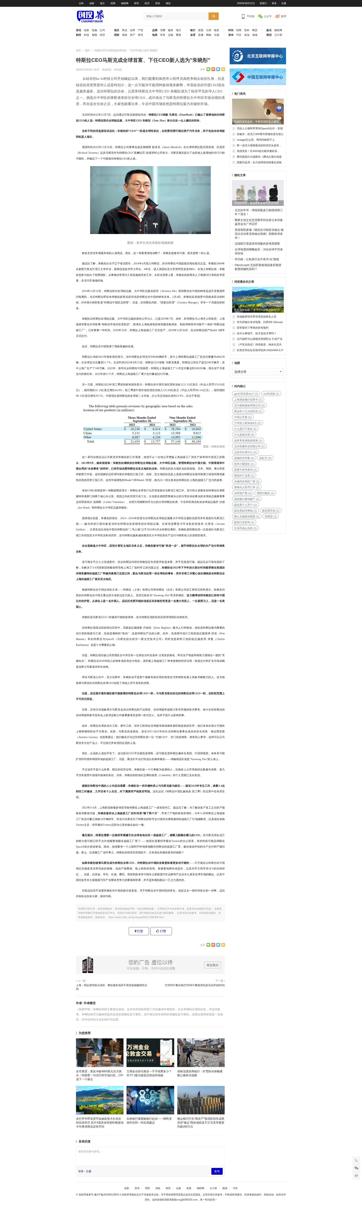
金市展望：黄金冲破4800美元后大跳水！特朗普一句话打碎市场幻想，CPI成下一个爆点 (99, 1075)
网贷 (254, 30)
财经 (78, 35)
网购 (208, 35)
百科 (246, 30)
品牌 (154, 30)
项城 (254, 35)
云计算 (278, 35)
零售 (162, 35)
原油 (246, 35)
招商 (112, 3)
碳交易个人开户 (245, 504)
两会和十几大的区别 (248, 411)
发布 (217, 1171)
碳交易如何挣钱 (245, 510)
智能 (94, 35)
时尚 (231, 30)
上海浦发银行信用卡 (248, 399)
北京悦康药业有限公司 (249, 446)
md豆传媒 (271, 393)
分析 (81, 3)
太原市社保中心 (245, 452)
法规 (216, 35)
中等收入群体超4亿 (247, 422)
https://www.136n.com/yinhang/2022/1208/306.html (136, 917)
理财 (116, 35)
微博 (283, 16)
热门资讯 (240, 93)
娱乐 (269, 30)
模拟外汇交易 (244, 475)
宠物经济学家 (244, 458)
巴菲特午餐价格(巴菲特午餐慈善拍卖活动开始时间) (195, 985)
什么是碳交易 (244, 434)
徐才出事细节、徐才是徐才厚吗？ (256, 333)
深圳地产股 (243, 493)
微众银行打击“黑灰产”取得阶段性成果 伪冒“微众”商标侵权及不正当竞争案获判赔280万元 (200, 1122)
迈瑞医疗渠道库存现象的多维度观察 (257, 243)
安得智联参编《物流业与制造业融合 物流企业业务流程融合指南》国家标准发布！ (259, 233)
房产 (132, 35)
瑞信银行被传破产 (246, 498)
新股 (200, 30)
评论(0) (118, 69)
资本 (231, 35)
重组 (178, 35)
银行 (193, 30)
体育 (193, 35)
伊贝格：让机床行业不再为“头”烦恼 (257, 259)
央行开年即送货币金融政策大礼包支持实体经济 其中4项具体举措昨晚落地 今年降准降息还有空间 (99, 1122)
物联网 (124, 3)
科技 (86, 35)
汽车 (239, 35)
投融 (94, 30)
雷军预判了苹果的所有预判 (252, 327)
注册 (283, 3)
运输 (170, 35)
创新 (91, 3)
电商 (154, 35)
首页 (78, 50)
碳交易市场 (270, 510)
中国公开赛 (243, 417)
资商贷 (271, 516)
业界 (132, 30)
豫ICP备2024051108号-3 (108, 1194)
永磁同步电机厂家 (246, 481)
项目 (168, 3)
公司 (102, 30)
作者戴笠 (90, 1003)
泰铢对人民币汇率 (246, 487)
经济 (147, 3)
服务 (170, 30)
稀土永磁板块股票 (246, 516)
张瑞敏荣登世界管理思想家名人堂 (256, 316)
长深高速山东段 (245, 528)
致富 (216, 30)
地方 (102, 3)
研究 (136, 3)
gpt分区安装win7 (246, 393)
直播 (200, 35)
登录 (274, 3)
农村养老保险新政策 (248, 440)
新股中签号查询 (245, 469)
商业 (124, 30)
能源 (224, 1188)
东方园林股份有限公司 (249, 405)
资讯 (157, 3)
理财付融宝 (265, 493)
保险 (124, 35)
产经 (140, 30)
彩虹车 (265, 458)
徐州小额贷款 (244, 463)
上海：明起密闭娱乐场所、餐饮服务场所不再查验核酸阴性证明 (111, 987)
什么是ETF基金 (245, 428)
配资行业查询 (244, 522)
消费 (162, 30)
